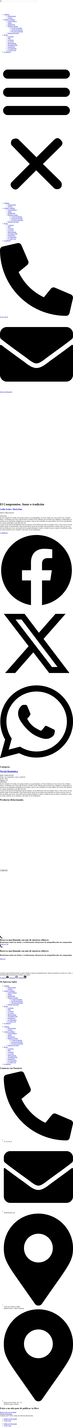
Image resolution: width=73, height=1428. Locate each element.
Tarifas (10, 23)
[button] (36, 127)
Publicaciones (12, 16)
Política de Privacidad (10, 1419)
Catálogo (6, 14)
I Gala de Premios (16, 28)
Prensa (6, 35)
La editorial (7, 52)
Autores (10, 18)
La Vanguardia (12, 48)
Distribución (11, 24)
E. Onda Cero (12, 50)
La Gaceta (11, 42)
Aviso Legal (7, 1420)
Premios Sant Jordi (13, 33)
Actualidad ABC (13, 45)
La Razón (10, 36)
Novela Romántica (9, 771)
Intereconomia (12, 43)
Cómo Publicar (12, 21)
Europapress (11, 47)
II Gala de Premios (17, 30)
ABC (9, 38)
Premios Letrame (13, 26)
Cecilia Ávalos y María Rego (11, 509)
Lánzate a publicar (9, 19)
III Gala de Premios (17, 31)
